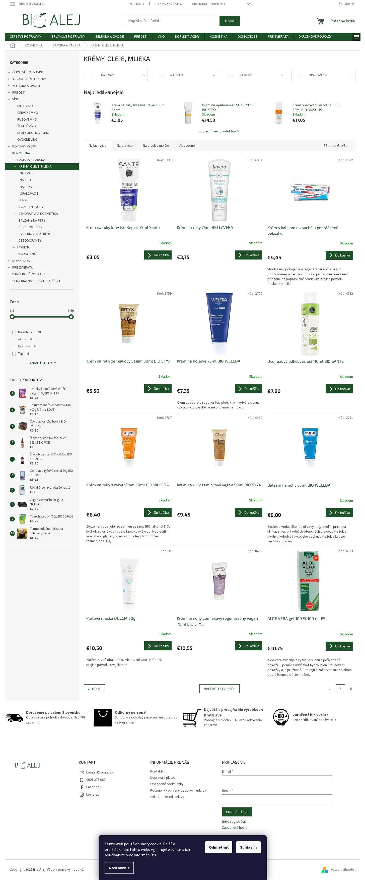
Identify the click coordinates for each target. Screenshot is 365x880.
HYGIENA (23, 247)
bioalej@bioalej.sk (100, 772)
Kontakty (136, 4)
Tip (23, 353)
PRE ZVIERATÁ (22, 267)
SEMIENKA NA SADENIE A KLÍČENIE (36, 281)
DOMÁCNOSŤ (22, 261)
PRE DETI (19, 92)
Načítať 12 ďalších (219, 689)
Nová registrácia (234, 821)
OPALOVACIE (29, 193)
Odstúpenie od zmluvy (167, 796)
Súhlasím (248, 847)
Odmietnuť (219, 847)
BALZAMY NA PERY (32, 220)
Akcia (25, 339)
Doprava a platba (168, 4)
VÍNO (15, 99)
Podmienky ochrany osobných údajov (178, 790)
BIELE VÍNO (25, 106)
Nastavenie (119, 868)
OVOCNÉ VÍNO (27, 139)
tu (154, 855)
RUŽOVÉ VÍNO (27, 119)
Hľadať (230, 21)
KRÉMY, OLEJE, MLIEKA (35, 166)
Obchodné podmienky (208, 4)
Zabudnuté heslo (234, 827)
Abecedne (187, 145)
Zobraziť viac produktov (217, 131)
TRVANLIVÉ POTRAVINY (29, 79)
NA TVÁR (26, 173)
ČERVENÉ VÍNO (27, 112)
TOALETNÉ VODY (31, 207)
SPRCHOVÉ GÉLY (30, 227)
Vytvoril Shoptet (343, 869)
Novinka (27, 346)
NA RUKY (26, 186)
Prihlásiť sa (237, 812)
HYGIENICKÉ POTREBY (35, 233)
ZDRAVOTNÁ (26, 254)
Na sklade (29, 332)
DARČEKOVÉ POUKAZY (28, 274)
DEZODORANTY (30, 240)
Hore (96, 689)
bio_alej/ (92, 794)
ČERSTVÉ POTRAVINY (28, 72)
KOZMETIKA (21, 153)
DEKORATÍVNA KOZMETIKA (38, 213)
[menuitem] (25, 37)
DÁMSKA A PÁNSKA (31, 160)
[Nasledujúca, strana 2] (340, 688)
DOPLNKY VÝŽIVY (24, 146)
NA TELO (26, 180)
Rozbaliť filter (39, 363)
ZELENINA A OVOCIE (26, 85)
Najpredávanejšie (156, 145)
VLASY (23, 200)
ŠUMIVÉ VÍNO (26, 126)
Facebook (93, 787)
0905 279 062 (95, 779)
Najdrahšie (125, 145)
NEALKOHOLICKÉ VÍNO (33, 132)
